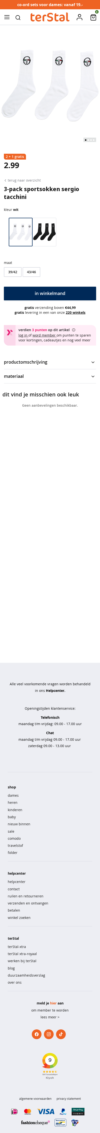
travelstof (15, 845)
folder (12, 852)
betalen (14, 910)
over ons (15, 982)
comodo (14, 838)
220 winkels (75, 312)
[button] (18, 17)
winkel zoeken (19, 917)
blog (11, 968)
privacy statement (69, 1098)
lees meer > (50, 1017)
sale (11, 831)
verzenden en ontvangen (28, 903)
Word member (45, 335)
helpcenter (16, 881)
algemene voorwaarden (35, 1098)
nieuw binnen (19, 824)
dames (13, 795)
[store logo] (50, 17)
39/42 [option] (12, 272)
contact (14, 889)
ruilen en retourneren (25, 896)
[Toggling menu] (6, 17)
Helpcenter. (55, 690)
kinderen (15, 809)
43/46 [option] (31, 272)
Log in (23, 335)
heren (12, 802)
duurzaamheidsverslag (26, 975)
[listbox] (50, 272)
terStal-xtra (17, 946)
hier (53, 1003)
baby (12, 817)
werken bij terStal (22, 961)
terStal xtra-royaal (22, 953)
